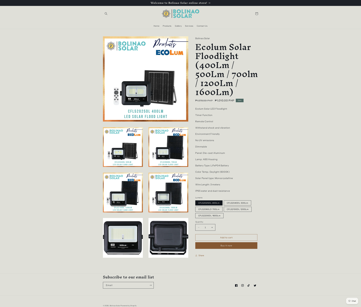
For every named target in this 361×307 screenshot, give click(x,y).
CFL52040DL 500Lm (237, 203)
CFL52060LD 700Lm (209, 209)
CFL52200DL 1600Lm (209, 215)
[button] (106, 14)
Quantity (199, 222)
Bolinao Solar (115, 306)
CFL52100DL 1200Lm (238, 209)
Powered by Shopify (129, 306)
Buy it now (226, 245)
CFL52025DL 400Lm (209, 203)
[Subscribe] (150, 285)
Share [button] (201, 255)
